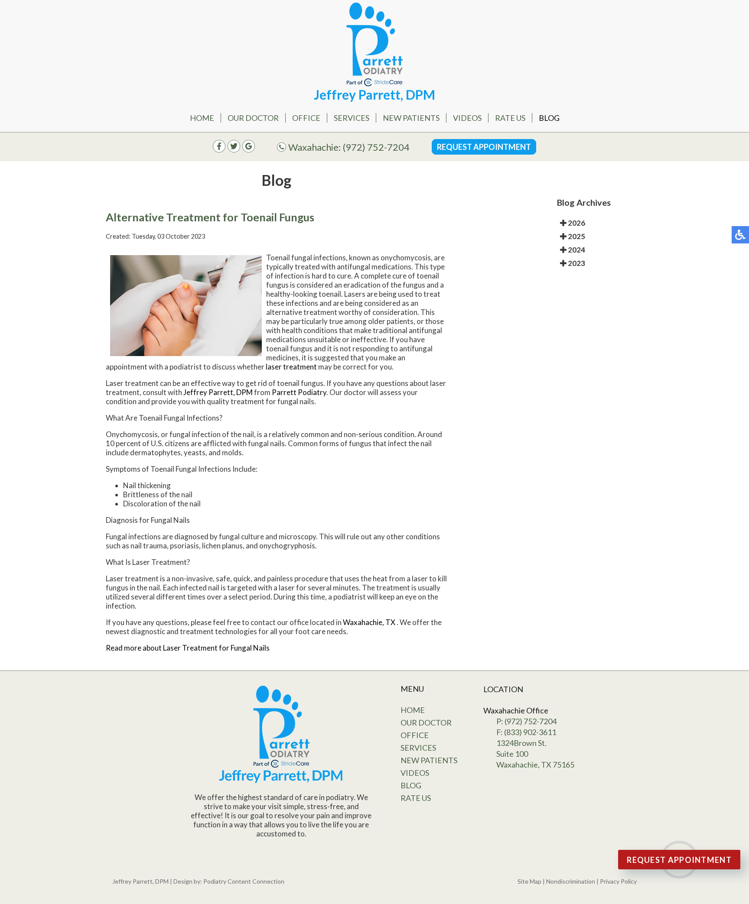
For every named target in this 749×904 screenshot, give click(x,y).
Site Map (529, 881)
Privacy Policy (618, 881)
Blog (549, 118)
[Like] (219, 149)
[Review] (248, 149)
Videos (467, 118)
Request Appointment (484, 147)
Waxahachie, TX (369, 622)
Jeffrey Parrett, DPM (218, 392)
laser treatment (291, 366)
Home (202, 118)
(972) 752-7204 (376, 147)
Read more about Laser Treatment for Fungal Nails (188, 647)
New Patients (411, 118)
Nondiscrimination (570, 881)
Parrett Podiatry (299, 392)
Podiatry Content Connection (243, 881)
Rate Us (510, 118)
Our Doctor (253, 118)
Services (351, 118)
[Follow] (234, 149)
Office (306, 118)
